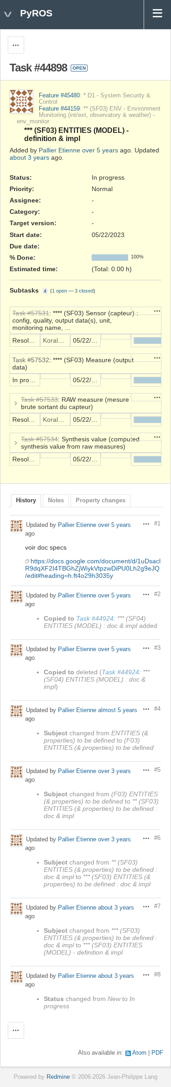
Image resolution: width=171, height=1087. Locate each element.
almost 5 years (117, 710)
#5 (157, 770)
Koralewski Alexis (67, 340)
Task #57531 (30, 313)
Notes (56, 500)
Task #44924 (95, 618)
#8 (157, 974)
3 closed (84, 290)
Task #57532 (30, 360)
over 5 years (100, 150)
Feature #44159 (59, 109)
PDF (157, 1053)
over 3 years (114, 771)
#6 (157, 838)
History (26, 500)
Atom (139, 1053)
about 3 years (29, 157)
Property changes (100, 500)
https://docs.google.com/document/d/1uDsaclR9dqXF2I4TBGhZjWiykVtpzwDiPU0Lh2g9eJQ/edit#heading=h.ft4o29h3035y (93, 568)
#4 (157, 709)
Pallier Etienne (59, 150)
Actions (157, 310)
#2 (157, 594)
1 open (59, 290)
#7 (157, 906)
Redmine (58, 1077)
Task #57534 (39, 439)
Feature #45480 (59, 95)
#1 (157, 524)
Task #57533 (39, 399)
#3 (157, 648)
